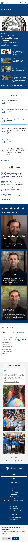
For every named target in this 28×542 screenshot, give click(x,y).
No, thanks (6, 538)
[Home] (7, 3)
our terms (4, 533)
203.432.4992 (14, 519)
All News (3, 85)
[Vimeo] (18, 461)
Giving (14, 474)
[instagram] (9, 461)
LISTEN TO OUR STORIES (8, 212)
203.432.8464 (5, 332)
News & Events (7, 12)
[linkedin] (12, 461)
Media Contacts (14, 492)
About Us (14, 482)
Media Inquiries (19, 337)
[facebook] (15, 461)
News (14, 488)
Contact (14, 478)
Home (2, 12)
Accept (16, 538)
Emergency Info (14, 506)
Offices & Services (14, 496)
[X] (6, 461)
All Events (4, 160)
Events (14, 490)
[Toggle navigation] (25, 3)
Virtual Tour (14, 486)
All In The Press (14, 85)
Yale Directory (14, 508)
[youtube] (21, 461)
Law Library (14, 498)
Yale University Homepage (14, 510)
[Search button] (20, 4)
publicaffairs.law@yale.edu (17, 332)
